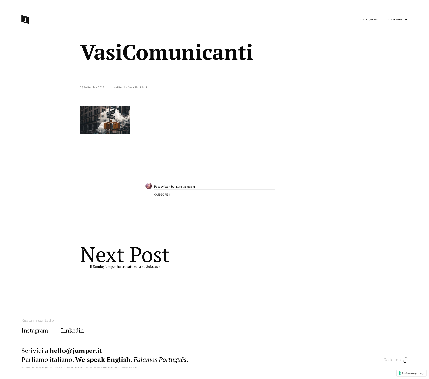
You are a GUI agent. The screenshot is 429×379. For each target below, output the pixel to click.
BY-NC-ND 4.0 (90, 367)
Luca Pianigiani (185, 187)
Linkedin (72, 330)
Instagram (34, 330)
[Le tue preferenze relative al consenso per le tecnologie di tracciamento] (411, 373)
